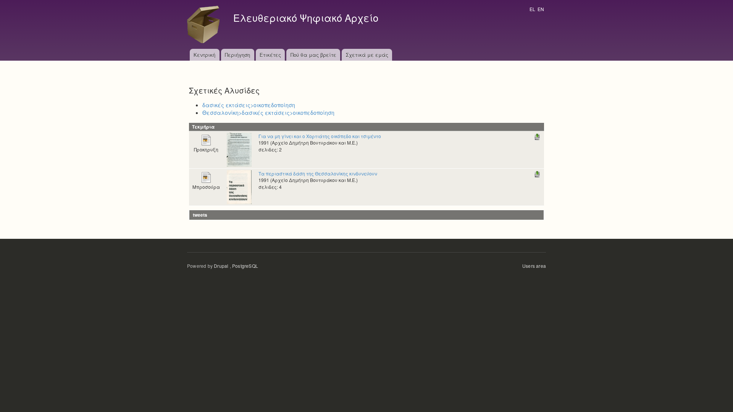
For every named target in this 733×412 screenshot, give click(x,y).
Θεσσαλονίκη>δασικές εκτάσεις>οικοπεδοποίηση (268, 112)
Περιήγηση (237, 54)
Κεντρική (204, 54)
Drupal (221, 265)
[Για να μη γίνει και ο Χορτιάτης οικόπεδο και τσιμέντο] (239, 149)
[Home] (205, 24)
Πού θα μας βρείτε (313, 54)
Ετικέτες (270, 54)
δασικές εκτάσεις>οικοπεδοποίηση (248, 105)
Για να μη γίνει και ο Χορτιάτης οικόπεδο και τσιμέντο (319, 136)
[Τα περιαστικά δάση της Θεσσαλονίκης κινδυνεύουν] (239, 186)
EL (532, 9)
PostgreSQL (245, 265)
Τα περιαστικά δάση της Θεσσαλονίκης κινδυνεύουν (317, 173)
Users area (534, 265)
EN (541, 9)
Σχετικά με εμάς (367, 54)
